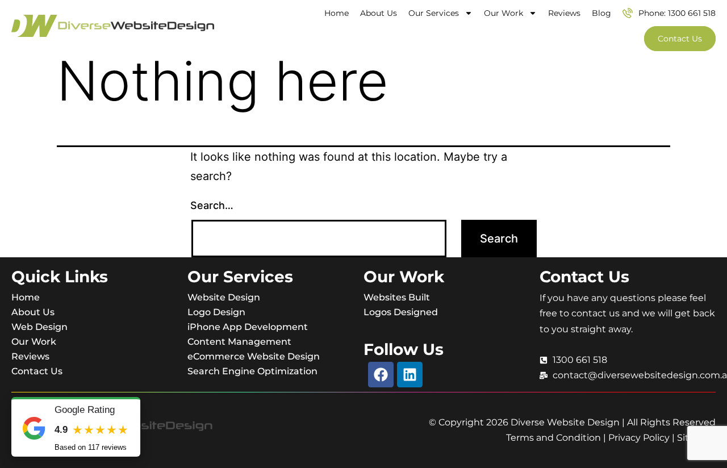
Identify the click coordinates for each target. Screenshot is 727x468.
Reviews (564, 13)
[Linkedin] (410, 374)
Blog (601, 13)
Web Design (39, 326)
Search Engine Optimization (252, 371)
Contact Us (36, 371)
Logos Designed (401, 312)
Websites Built (397, 297)
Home (336, 13)
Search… (211, 205)
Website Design (223, 297)
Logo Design (216, 312)
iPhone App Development (247, 326)
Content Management (239, 341)
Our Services (433, 13)
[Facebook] (381, 374)
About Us (378, 13)
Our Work (503, 13)
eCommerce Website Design (253, 356)
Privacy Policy (639, 437)
